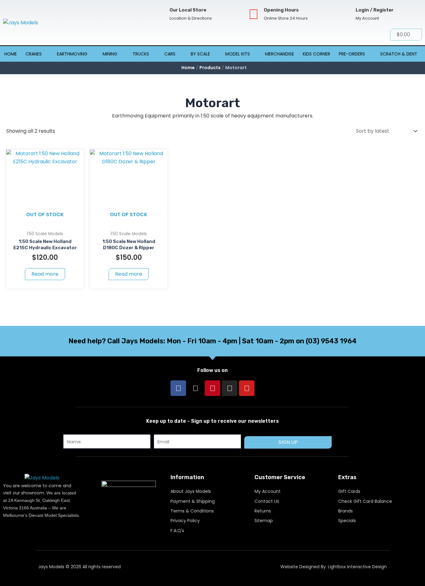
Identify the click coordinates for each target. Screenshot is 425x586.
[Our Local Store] (159, 14)
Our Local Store (188, 10)
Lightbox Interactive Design (357, 567)
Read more (44, 274)
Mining (110, 54)
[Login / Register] (346, 14)
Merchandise (279, 54)
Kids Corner (316, 54)
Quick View (45, 221)
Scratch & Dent (398, 54)
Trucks (141, 54)
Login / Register (375, 10)
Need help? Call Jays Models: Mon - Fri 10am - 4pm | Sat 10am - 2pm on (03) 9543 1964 (212, 341)
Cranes (34, 54)
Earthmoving (72, 54)
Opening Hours (281, 10)
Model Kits (237, 54)
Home (10, 54)
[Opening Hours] (254, 14)
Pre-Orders (352, 54)
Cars (169, 54)
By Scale (200, 54)
